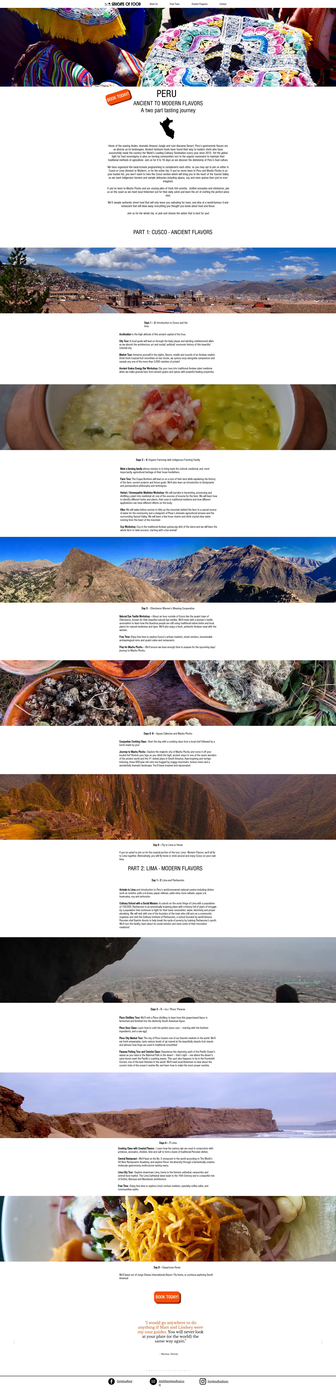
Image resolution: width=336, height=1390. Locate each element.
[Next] (322, 1342)
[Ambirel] (182, 1370)
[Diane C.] (151, 1370)
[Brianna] (156, 1370)
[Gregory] (168, 1370)
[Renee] (177, 1370)
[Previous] (14, 1342)
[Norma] (175, 1370)
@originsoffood (124, 1381)
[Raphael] (189, 1370)
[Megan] (187, 1370)
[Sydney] (158, 1370)
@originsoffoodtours (218, 1381)
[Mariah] (184, 1370)
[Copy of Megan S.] (153, 1370)
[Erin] (163, 1370)
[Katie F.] (146, 1370)
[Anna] (170, 1370)
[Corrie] (161, 1370)
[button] (154, 4)
